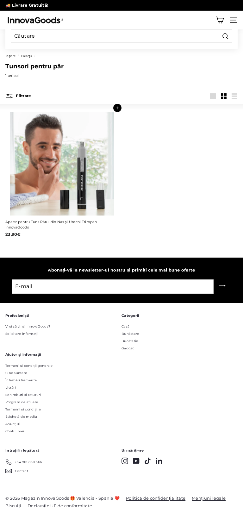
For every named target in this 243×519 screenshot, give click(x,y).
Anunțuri (12, 424)
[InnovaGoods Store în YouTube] (136, 461)
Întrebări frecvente (21, 380)
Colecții (26, 56)
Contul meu (15, 431)
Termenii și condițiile (23, 409)
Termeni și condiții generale (29, 366)
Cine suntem (16, 373)
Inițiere (10, 56)
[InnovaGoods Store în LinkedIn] (159, 461)
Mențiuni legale (209, 498)
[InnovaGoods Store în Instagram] (125, 461)
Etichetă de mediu (21, 417)
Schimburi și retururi (23, 395)
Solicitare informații (22, 334)
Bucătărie (130, 341)
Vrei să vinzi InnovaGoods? (27, 326)
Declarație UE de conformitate (60, 505)
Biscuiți (13, 505)
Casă (125, 326)
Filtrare (23, 96)
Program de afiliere (21, 402)
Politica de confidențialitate (155, 498)
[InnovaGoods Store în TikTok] (147, 461)
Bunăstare (130, 334)
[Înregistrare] (222, 286)
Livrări (10, 387)
